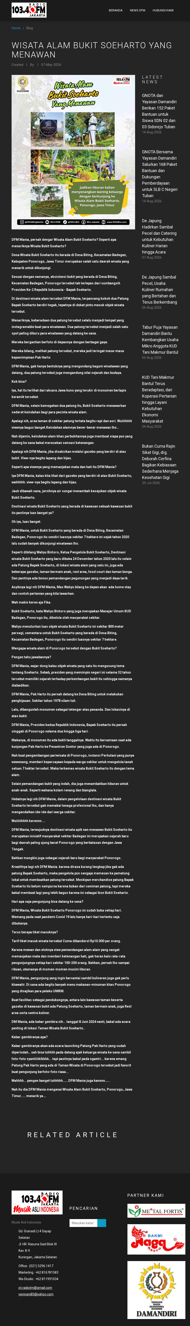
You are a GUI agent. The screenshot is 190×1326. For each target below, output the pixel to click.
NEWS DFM (137, 10)
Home (16, 28)
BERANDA (116, 10)
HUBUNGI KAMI (163, 10)
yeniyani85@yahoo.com (36, 1294)
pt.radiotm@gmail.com (35, 1288)
